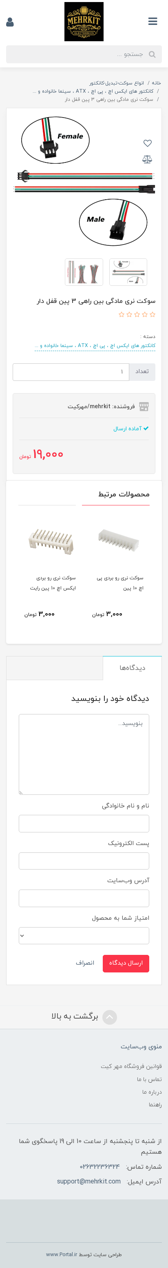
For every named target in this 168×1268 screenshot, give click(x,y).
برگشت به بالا (75, 1016)
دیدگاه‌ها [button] (132, 668)
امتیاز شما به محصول (120, 918)
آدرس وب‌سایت (128, 880)
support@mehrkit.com (89, 1181)
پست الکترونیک (128, 843)
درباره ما (152, 1092)
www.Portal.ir (61, 1255)
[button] (151, 315)
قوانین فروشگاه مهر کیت (131, 1066)
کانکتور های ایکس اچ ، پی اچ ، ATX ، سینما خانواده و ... (95, 346)
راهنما (155, 1105)
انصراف (85, 963)
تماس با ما (149, 1079)
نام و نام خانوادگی (125, 806)
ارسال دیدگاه (126, 963)
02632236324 (100, 1167)
